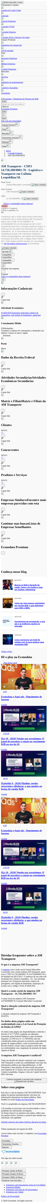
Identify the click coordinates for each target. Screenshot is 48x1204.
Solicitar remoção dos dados (12, 1122)
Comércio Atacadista (9, 88)
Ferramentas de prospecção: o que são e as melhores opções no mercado (29, 623)
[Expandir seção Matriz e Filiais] (3, 410)
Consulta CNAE (7, 27)
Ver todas (26, 37)
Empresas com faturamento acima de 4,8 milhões (26, 1185)
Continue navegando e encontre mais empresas (24, 1079)
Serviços (4, 77)
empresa (6, 969)
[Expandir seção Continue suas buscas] (3, 532)
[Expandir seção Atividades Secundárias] (3, 386)
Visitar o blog (6, 651)
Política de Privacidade (10, 1196)
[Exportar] (3, 271)
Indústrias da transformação (12, 82)
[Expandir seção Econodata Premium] (3, 553)
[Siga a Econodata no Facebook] (12, 1165)
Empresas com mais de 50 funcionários (22, 1190)
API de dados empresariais (15, 243)
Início (8, 151)
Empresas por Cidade (14, 1192)
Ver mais (5, 252)
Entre (4, 101)
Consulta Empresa (8, 32)
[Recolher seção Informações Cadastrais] (3, 294)
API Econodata (7, 51)
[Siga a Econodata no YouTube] (17, 1165)
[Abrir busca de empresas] (3, 115)
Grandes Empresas (8, 69)
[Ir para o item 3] (6, 797)
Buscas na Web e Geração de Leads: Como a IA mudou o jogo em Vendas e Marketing (28, 587)
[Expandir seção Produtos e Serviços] (3, 485)
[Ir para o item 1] (2, 797)
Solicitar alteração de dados (35, 1122)
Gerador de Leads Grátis (11, 10)
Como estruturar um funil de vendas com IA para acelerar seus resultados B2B (29, 642)
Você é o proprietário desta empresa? (18, 203)
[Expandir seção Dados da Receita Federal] (3, 363)
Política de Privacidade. (24, 1099)
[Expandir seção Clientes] (3, 435)
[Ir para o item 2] (4, 797)
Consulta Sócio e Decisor (11, 37)
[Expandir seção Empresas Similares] (3, 509)
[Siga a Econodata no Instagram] (3, 1165)
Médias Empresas (8, 64)
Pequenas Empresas (9, 58)
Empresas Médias (13, 1187)
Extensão (4, 16)
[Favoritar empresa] (3, 265)
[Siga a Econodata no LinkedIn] (8, 1165)
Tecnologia (5, 93)
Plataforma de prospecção (11, 45)
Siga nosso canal (10, 663)
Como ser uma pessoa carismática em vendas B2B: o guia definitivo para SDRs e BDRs (29, 605)
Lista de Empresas (8, 21)
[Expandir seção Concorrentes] (3, 460)
